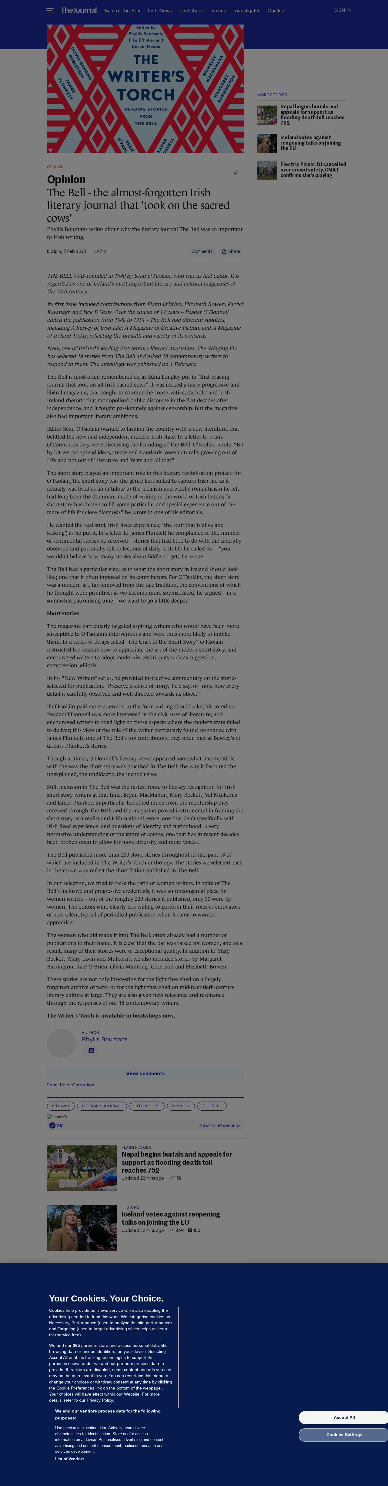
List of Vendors (69, 1458)
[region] (194, 1374)
